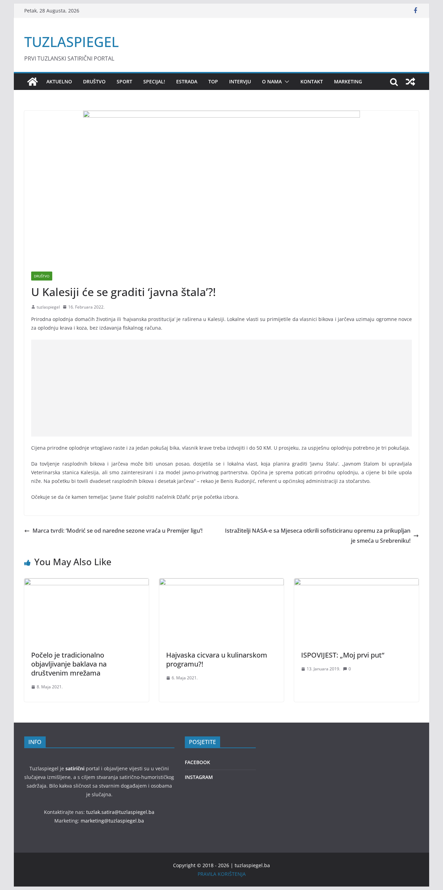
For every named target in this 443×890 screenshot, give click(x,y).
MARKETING (348, 81)
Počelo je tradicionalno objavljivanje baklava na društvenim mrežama (69, 664)
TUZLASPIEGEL (71, 41)
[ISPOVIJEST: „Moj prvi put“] (356, 583)
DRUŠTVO (94, 81)
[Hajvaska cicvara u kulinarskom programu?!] (221, 583)
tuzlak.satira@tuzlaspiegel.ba (120, 812)
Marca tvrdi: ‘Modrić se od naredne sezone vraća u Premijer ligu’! (117, 530)
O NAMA (272, 81)
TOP (213, 81)
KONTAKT (311, 81)
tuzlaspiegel (48, 307)
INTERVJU (240, 81)
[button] (285, 81)
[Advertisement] (221, 388)
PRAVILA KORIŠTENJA (222, 874)
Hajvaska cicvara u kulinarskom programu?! (216, 659)
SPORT (124, 81)
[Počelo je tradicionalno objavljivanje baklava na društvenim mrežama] (86, 583)
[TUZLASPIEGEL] (32, 81)
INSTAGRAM (199, 777)
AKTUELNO (59, 81)
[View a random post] (410, 81)
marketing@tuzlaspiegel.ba (112, 820)
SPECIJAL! (154, 81)
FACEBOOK (197, 762)
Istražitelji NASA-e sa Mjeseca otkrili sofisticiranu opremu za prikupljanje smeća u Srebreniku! (317, 535)
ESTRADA (186, 81)
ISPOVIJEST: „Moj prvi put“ (342, 655)
